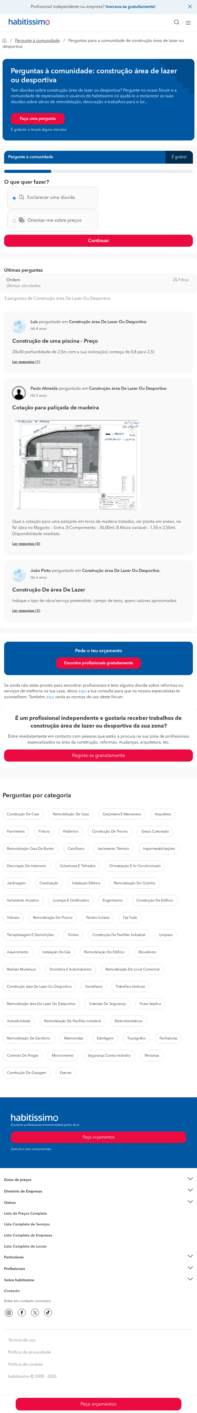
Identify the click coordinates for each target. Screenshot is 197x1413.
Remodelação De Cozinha (134, 883)
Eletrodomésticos (129, 1021)
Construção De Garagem (26, 1073)
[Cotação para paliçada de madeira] (98, 465)
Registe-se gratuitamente (98, 755)
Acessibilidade (18, 1021)
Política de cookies (25, 1365)
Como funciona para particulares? (32, 1264)
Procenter (12, 1224)
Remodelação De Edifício (104, 952)
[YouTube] (35, 1312)
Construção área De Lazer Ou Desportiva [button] (107, 322)
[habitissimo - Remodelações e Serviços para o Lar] (23, 23)
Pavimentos (16, 831)
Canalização (49, 883)
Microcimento (63, 1055)
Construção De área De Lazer (48, 590)
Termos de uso (21, 1340)
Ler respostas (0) (26, 544)
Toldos (73, 935)
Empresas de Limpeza (22, 1203)
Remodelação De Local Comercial (132, 969)
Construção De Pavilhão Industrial (118, 935)
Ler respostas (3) (26, 611)
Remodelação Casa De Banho (30, 849)
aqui (82, 691)
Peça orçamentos (98, 1404)
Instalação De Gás (56, 952)
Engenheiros (113, 900)
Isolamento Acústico (23, 900)
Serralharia (93, 986)
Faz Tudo (130, 918)
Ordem (13, 280)
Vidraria (13, 918)
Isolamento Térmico (113, 849)
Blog (8, 1209)
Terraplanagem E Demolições (30, 935)
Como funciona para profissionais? (32, 1275)
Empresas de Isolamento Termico (31, 1228)
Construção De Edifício (154, 900)
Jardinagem (16, 883)
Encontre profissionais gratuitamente (98, 663)
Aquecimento (17, 952)
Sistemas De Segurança (107, 1004)
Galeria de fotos (17, 1219)
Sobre (9, 1286)
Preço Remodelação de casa (27, 1191)
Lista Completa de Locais (25, 1246)
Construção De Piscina (109, 831)
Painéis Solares (98, 918)
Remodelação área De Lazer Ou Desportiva (41, 1004)
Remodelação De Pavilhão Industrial (72, 1021)
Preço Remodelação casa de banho (33, 1186)
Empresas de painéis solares (27, 1197)
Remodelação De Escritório (28, 1038)
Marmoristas (73, 1038)
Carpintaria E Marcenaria (122, 814)
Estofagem (105, 1038)
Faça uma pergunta (38, 119)
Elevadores (147, 952)
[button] (19, 326)
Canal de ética (15, 1292)
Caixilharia (76, 849)
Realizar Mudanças (21, 969)
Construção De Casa (23, 814)
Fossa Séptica (150, 1004)
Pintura (43, 831)
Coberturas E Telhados (77, 866)
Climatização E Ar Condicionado (135, 866)
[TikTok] (48, 1312)
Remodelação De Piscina (52, 918)
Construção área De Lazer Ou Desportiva (39, 986)
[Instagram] (8, 1312)
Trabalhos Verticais (130, 986)
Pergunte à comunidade (37, 41)
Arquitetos (163, 814)
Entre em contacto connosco (27, 1301)
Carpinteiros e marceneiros (26, 1244)
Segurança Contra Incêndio (109, 1055)
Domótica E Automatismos (71, 969)
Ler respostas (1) (26, 362)
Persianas (152, 1055)
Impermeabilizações (159, 849)
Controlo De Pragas (22, 1055)
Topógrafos (136, 1038)
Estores (65, 1073)
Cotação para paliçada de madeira (55, 408)
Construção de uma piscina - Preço (55, 341)
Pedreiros (70, 831)
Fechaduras (168, 1038)
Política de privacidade (29, 1352)
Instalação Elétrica (86, 883)
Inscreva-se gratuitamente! (130, 7)
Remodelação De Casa (71, 814)
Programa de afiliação (22, 1297)
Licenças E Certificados (71, 900)
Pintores (10, 1233)
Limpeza (165, 935)
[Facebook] (21, 1312)
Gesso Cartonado (155, 831)
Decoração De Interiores (26, 866)
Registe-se (12, 1269)
